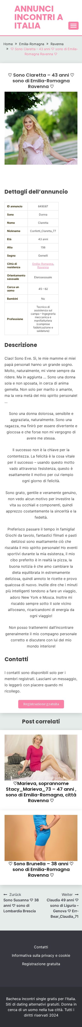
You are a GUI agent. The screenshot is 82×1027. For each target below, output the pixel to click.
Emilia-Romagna (42, 263)
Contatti (41, 947)
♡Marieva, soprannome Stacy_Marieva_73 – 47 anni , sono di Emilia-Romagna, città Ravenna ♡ (41, 792)
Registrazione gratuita (41, 704)
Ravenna (43, 267)
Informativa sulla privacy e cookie (41, 955)
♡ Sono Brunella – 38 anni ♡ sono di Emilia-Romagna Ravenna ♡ (41, 869)
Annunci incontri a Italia (38, 17)
